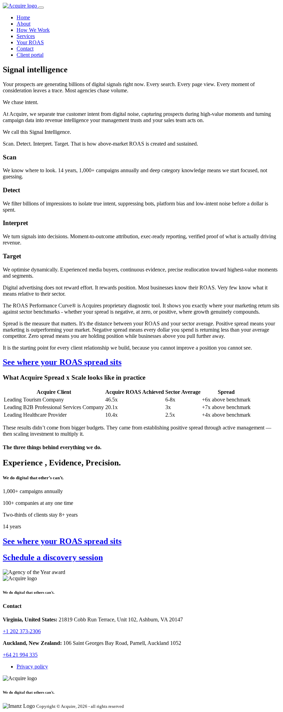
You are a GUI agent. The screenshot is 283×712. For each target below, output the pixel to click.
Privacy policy (32, 666)
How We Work (33, 30)
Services (26, 36)
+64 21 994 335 (20, 655)
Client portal (30, 55)
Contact (25, 49)
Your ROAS (30, 42)
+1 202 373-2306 (22, 631)
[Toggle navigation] (41, 8)
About (23, 24)
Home (23, 17)
